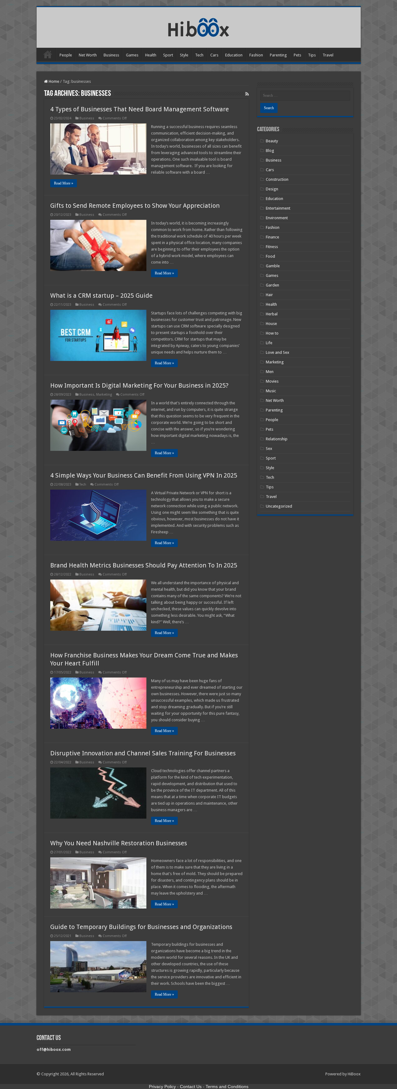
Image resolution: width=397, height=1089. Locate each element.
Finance (272, 237)
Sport (168, 55)
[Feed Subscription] (247, 93)
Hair (269, 294)
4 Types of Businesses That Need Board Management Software (139, 109)
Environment (277, 218)
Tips (312, 55)
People (66, 55)
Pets (297, 55)
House (271, 323)
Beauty (272, 141)
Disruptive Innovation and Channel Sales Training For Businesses (143, 753)
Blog (270, 150)
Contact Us (191, 1086)
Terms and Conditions (227, 1086)
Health (150, 55)
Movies (272, 381)
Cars (214, 55)
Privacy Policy (162, 1086)
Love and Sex (277, 352)
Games (132, 55)
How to (272, 333)
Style (184, 55)
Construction (277, 179)
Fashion (256, 55)
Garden (272, 285)
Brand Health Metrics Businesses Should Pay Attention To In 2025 (143, 565)
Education (234, 55)
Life (269, 342)
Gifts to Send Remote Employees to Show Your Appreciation (135, 205)
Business (111, 55)
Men (270, 371)
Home (48, 54)
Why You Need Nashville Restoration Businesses (118, 843)
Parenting (278, 55)
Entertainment (278, 208)
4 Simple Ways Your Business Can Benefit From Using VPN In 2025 (143, 475)
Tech (199, 55)
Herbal (272, 314)
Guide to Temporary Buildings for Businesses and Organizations (141, 927)
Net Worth (88, 55)
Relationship (277, 439)
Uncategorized (279, 506)
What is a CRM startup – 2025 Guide (101, 295)
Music (271, 391)
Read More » (63, 183)
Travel (328, 55)
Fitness (272, 246)
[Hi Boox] (198, 26)
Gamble (273, 266)
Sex (269, 448)
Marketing (104, 395)
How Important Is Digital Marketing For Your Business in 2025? (139, 385)
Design (272, 189)
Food (270, 256)
